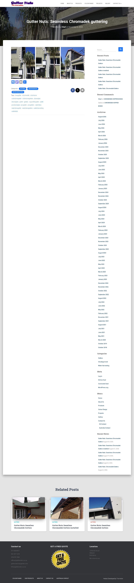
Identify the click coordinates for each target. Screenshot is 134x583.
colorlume (33, 95)
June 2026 (101, 124)
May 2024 (101, 219)
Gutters (22, 88)
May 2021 (101, 336)
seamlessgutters (27, 108)
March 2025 (102, 181)
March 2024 (102, 226)
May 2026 (101, 128)
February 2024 (102, 230)
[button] (120, 3)
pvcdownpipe (16, 105)
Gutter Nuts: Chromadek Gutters (108, 88)
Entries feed (102, 380)
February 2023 (102, 275)
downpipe (37, 98)
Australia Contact (104, 428)
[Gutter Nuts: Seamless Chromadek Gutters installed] (67, 508)
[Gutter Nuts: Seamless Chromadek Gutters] (29, 508)
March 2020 (102, 340)
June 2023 (101, 260)
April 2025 (101, 177)
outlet (41, 102)
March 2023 (102, 272)
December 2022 (103, 283)
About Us (70, 3)
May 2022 (101, 309)
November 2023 (103, 241)
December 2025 (103, 147)
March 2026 (102, 135)
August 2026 (102, 116)
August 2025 (102, 162)
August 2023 (102, 253)
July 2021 (101, 328)
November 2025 (103, 150)
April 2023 (101, 268)
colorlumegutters (27, 98)
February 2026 (102, 139)
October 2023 (102, 245)
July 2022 (101, 302)
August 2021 (102, 325)
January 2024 (102, 234)
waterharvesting (38, 108)
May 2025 (101, 173)
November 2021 (103, 317)
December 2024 (103, 192)
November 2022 (103, 287)
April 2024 (101, 222)
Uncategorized (33, 88)
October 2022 (102, 291)
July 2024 (101, 211)
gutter (21, 102)
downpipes (15, 102)
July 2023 (101, 256)
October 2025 (102, 154)
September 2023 (103, 249)
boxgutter (18, 95)
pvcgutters (31, 105)
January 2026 (102, 143)
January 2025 (102, 188)
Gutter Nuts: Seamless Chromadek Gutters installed (65, 526)
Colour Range (89, 3)
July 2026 (101, 120)
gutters (26, 102)
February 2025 (102, 185)
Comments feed (103, 384)
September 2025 (103, 158)
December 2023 (103, 238)
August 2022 (102, 298)
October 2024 (102, 200)
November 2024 (103, 196)
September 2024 (103, 203)
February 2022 (102, 313)
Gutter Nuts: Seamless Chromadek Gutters (24, 526)
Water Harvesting (18, 92)
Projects (99, 3)
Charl (100, 99)
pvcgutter (24, 105)
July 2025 (101, 166)
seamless (38, 105)
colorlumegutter (16, 98)
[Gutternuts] (22, 3)
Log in (100, 376)
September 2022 (103, 294)
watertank (15, 111)
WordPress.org (103, 387)
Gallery (107, 3)
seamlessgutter (16, 108)
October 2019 (102, 343)
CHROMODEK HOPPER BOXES (113, 99)
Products (79, 3)
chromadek (25, 95)
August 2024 (102, 207)
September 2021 (103, 321)
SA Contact (102, 424)
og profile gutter (34, 102)
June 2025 (101, 169)
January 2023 (102, 279)
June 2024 (101, 215)
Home (62, 3)
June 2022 (101, 306)
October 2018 (102, 347)
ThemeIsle (120, 578)
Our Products (29, 578)
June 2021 (101, 332)
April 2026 (101, 132)
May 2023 (101, 264)
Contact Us (116, 3)
